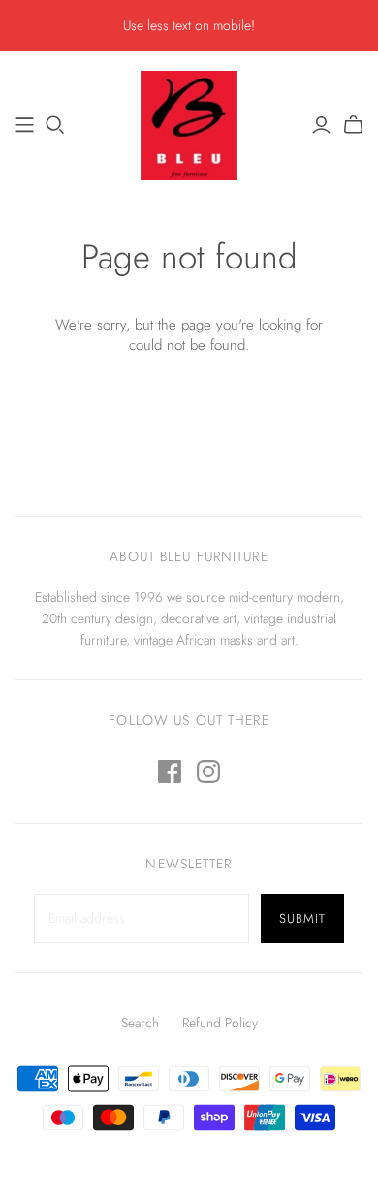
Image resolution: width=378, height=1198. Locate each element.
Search (140, 1022)
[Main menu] (24, 125)
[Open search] (55, 125)
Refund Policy (220, 1022)
